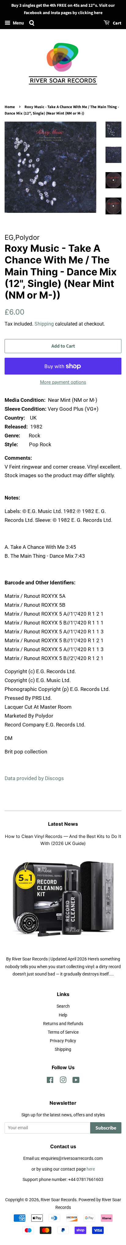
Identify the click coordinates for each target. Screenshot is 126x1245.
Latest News (63, 824)
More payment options (63, 382)
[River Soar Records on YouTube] (76, 1081)
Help (63, 1015)
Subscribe (105, 1128)
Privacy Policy (63, 1040)
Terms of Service (63, 1032)
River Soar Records (58, 1199)
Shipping (44, 324)
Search (63, 1006)
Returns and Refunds (63, 1023)
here (91, 1169)
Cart (116, 23)
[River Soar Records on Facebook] (50, 1081)
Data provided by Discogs (34, 778)
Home (10, 107)
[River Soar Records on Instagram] (63, 1081)
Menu (18, 23)
